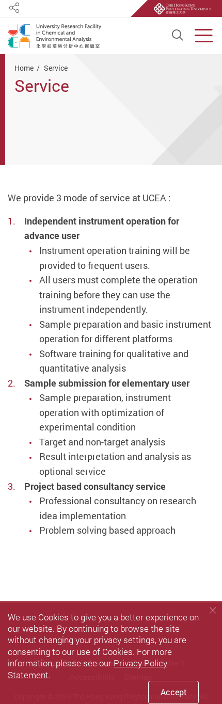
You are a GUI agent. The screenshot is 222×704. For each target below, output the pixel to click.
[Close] (212, 610)
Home (24, 68)
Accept (174, 692)
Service (56, 68)
